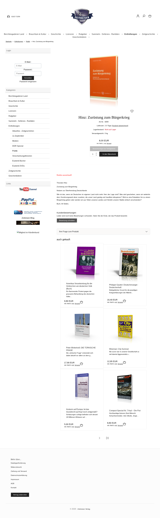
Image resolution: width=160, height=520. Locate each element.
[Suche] (144, 17)
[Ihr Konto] (138, 17)
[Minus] (96, 155)
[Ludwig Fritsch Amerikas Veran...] (82, 280)
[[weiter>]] (99, 439)
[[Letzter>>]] (107, 439)
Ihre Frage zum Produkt (69, 232)
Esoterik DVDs (18, 166)
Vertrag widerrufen (20, 495)
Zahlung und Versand (19, 471)
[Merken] (132, 112)
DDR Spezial (17, 146)
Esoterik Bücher (19, 161)
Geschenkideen (79, 37)
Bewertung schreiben (67, 220)
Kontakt (13, 488)
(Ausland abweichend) (120, 126)
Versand (109, 143)
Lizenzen (70, 34)
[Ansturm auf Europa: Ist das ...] (82, 406)
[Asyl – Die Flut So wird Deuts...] (125, 407)
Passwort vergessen (28, 82)
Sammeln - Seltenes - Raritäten (105, 34)
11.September (18, 136)
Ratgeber (12, 116)
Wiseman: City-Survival (119, 349)
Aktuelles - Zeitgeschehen (23, 131)
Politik (14, 151)
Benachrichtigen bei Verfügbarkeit (104, 149)
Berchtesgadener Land (14, 34)
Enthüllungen (130, 34)
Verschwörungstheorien (22, 156)
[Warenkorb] (150, 17)
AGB (12, 483)
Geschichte (56, 34)
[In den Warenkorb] (81, 302)
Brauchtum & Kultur (37, 34)
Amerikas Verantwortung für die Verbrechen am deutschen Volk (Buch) (79, 286)
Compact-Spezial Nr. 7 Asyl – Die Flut (124, 411)
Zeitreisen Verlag (84, 509)
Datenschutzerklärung (19, 475)
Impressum (15, 479)
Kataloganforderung (18, 463)
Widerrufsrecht (16, 467)
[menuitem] (14, 34)
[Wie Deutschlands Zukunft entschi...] (82, 344)
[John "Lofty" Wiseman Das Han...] (125, 345)
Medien (15, 141)
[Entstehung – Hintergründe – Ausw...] (125, 281)
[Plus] (96, 153)
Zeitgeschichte (148, 34)
